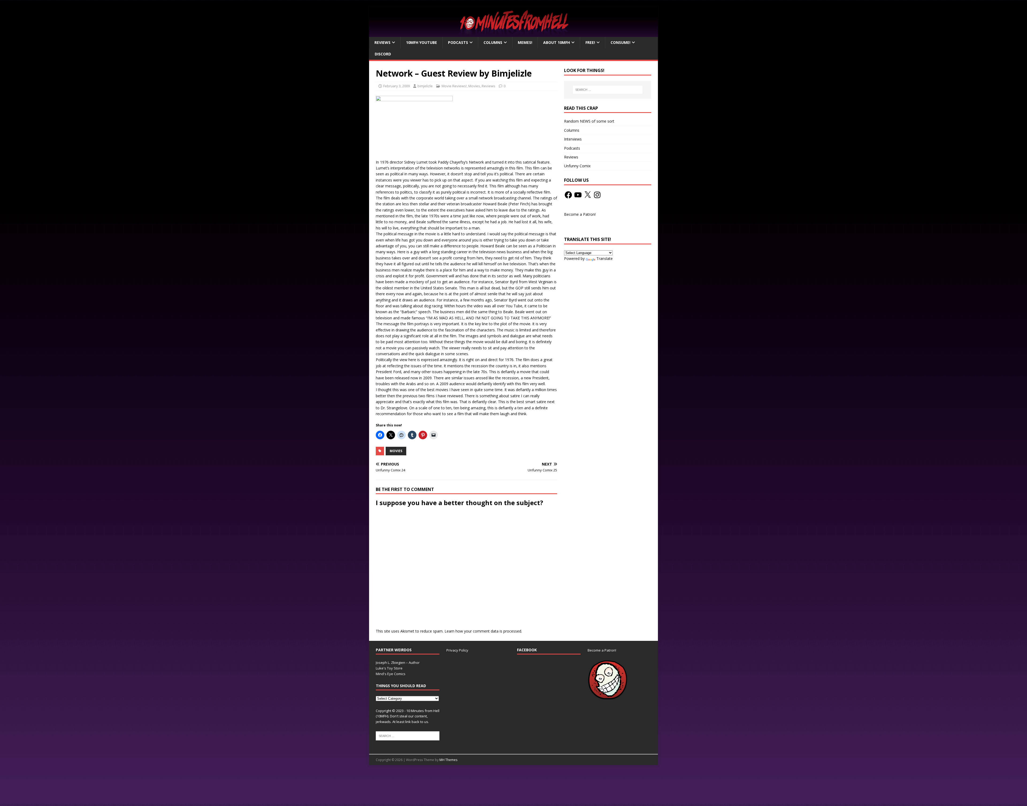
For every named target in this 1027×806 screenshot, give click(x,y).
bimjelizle (425, 86)
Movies (474, 86)
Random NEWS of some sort (589, 121)
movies (396, 451)
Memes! (525, 42)
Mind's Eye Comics (390, 673)
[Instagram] (597, 195)
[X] (587, 195)
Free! (590, 42)
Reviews (382, 42)
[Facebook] (568, 195)
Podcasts (458, 42)
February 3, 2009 (396, 86)
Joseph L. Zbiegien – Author (398, 662)
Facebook (527, 649)
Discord (383, 53)
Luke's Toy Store (389, 668)
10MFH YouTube (421, 42)
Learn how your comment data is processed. (483, 631)
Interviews (573, 139)
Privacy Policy (457, 650)
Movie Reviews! (454, 86)
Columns (493, 42)
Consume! (620, 42)
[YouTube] (578, 195)
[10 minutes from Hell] (513, 33)
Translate (604, 258)
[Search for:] (607, 89)
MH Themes (448, 760)
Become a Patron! (580, 214)
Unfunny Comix (577, 165)
